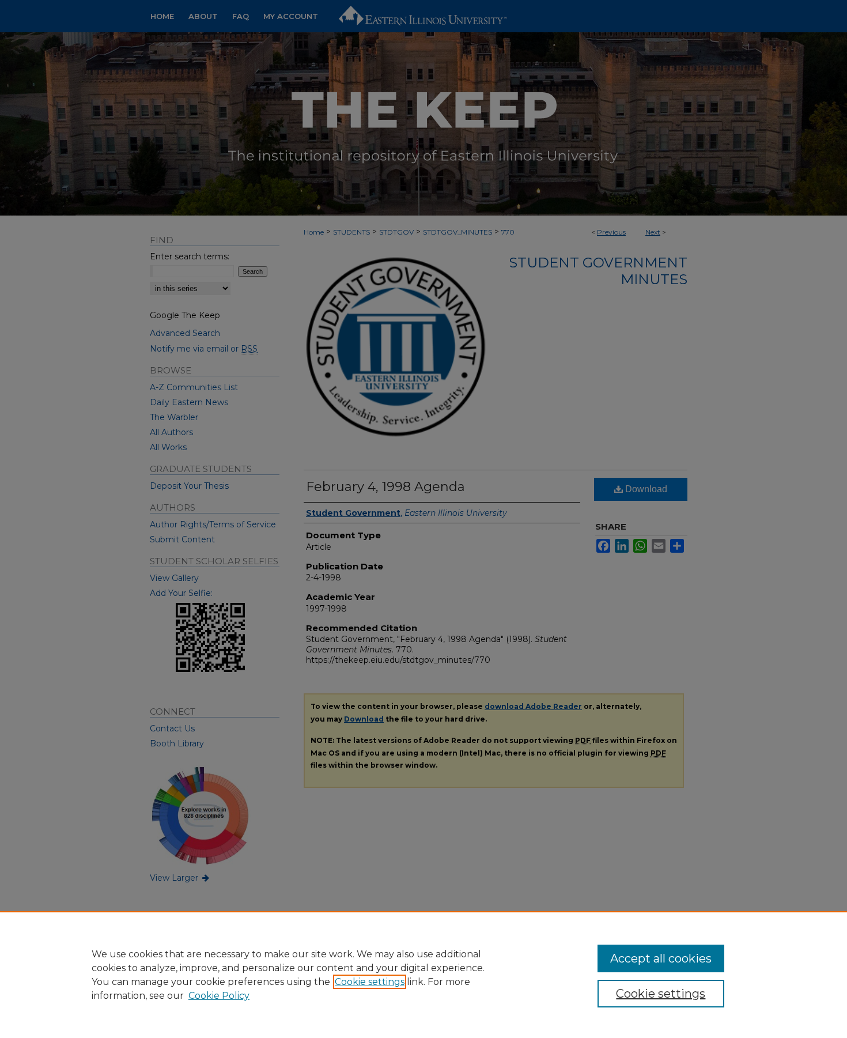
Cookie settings (369, 981)
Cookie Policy (218, 995)
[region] (423, 974)
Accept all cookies (661, 958)
